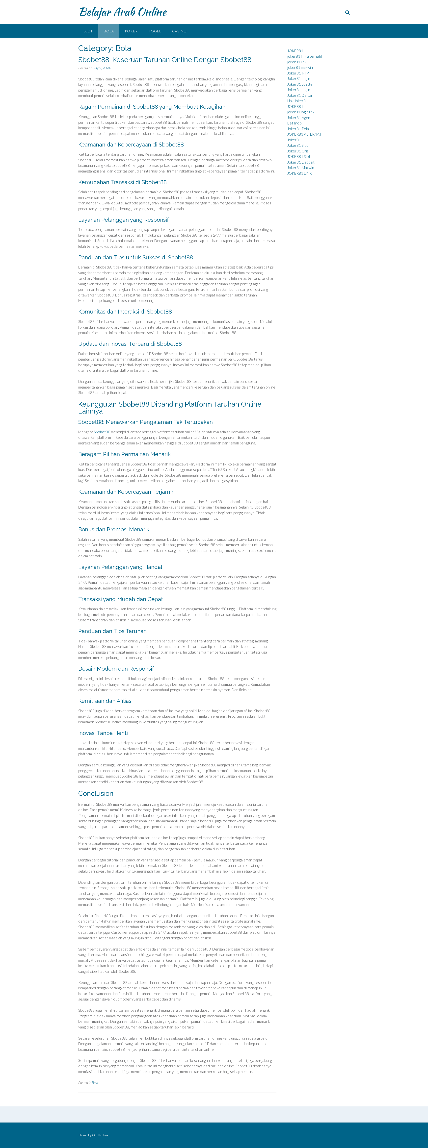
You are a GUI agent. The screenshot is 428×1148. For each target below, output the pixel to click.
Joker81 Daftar (300, 95)
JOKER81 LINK (299, 173)
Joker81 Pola (298, 128)
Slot (88, 31)
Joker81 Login (298, 78)
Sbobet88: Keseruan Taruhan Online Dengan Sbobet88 (164, 60)
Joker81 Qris (298, 151)
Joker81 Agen (298, 117)
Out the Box (100, 1135)
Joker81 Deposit (301, 162)
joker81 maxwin (300, 67)
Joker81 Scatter (300, 84)
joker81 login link (300, 112)
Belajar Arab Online (122, 12)
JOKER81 (295, 51)
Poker (131, 31)
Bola (109, 31)
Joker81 (294, 140)
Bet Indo (294, 123)
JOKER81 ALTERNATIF (306, 134)
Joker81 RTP (298, 73)
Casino (179, 31)
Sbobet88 (102, 432)
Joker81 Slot (297, 145)
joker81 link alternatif (304, 56)
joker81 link (296, 62)
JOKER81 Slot (298, 156)
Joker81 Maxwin (300, 167)
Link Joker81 (297, 100)
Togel (155, 31)
